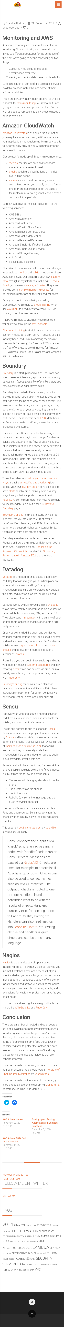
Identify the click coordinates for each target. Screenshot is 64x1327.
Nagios (6, 962)
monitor (22, 272)
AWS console (39, 324)
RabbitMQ (31, 863)
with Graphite (22, 1007)
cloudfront (46, 1231)
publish (36, 272)
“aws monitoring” (26, 103)
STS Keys (53, 1265)
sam (32, 1258)
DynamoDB (42, 1236)
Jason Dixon (41, 1074)
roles (11, 1259)
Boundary (7, 373)
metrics (13, 163)
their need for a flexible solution (24, 746)
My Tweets (8, 1196)
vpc (38, 1270)
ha (28, 1242)
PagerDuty (8, 499)
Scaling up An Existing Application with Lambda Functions (45, 1122)
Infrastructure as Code (17, 1248)
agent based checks (31, 645)
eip (3, 1242)
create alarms (42, 304)
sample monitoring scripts (34, 289)
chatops (6, 1232)
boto (39, 1225)
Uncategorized (10, 27)
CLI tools (53, 281)
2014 (7, 1224)
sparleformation (41, 1265)
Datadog (7, 576)
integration (30, 617)
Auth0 (33, 1225)
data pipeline (26, 1236)
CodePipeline (10, 1236)
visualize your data (35, 478)
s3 (28, 1258)
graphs (13, 171)
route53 (20, 1258)
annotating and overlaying (35, 482)
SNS (30, 1265)
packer (32, 1253)
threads (21, 1270)
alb (16, 1225)
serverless (12, 1264)
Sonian (10, 737)
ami (27, 1225)
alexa (21, 1225)
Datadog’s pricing (12, 684)
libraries (19, 654)
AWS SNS (12, 309)
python (51, 1253)
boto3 (47, 1225)
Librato (32, 927)
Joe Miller (51, 827)
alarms (13, 180)
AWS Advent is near (12, 1119)
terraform (9, 1270)
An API (6, 285)
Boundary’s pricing (12, 514)
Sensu (51, 728)
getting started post (30, 827)
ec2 (58, 1236)
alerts (12, 491)
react (5, 1259)
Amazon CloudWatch (14, 133)
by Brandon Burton (13, 23)
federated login (18, 1242)
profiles (41, 1254)
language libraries (35, 285)
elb (8, 1241)
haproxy (34, 1242)
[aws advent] (17, 4)
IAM (41, 1241)
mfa (52, 1248)
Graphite (20, 927)
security (44, 1258)
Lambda (40, 1247)
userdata (29, 1270)
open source (19, 1253)
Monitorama (52, 1084)
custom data (29, 486)
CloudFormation (24, 1231)
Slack (26, 1265)
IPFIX (43, 418)
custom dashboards (38, 664)
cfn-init (55, 1225)
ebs (53, 1236)
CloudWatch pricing (13, 330)
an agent (53, 604)
